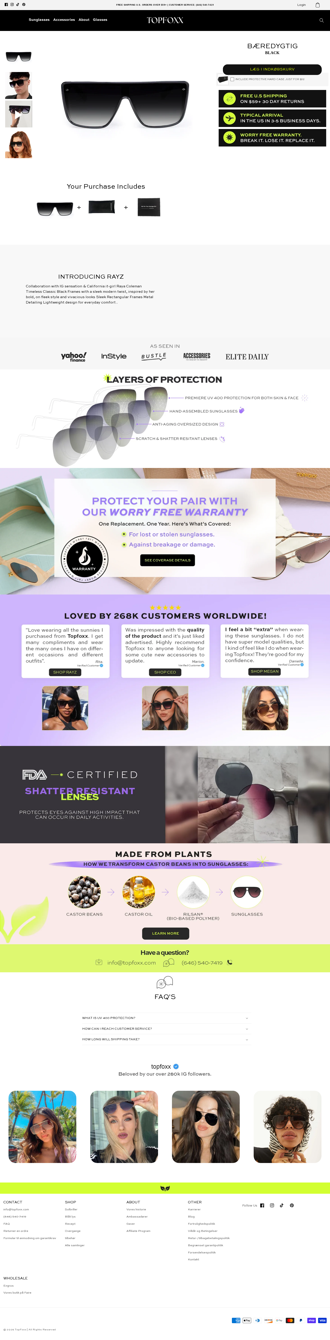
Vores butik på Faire (17, 1292)
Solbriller (71, 1209)
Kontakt (193, 1259)
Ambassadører (137, 1216)
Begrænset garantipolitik (205, 1245)
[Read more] (165, 531)
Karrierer (194, 1209)
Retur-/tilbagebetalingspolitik (209, 1238)
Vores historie (136, 1209)
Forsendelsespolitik (202, 1252)
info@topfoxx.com (16, 1209)
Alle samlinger (75, 1245)
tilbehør (70, 1238)
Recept (70, 1223)
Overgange (73, 1231)
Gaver (130, 1223)
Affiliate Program (138, 1231)
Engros (8, 1285)
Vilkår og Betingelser (203, 1231)
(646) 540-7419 (14, 1216)
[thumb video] (18, 115)
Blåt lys (70, 1216)
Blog (191, 1216)
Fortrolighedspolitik (201, 1223)
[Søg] (322, 20)
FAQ (6, 1223)
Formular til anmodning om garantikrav (29, 1238)
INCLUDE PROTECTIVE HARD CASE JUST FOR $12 (269, 79)
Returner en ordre (15, 1231)
